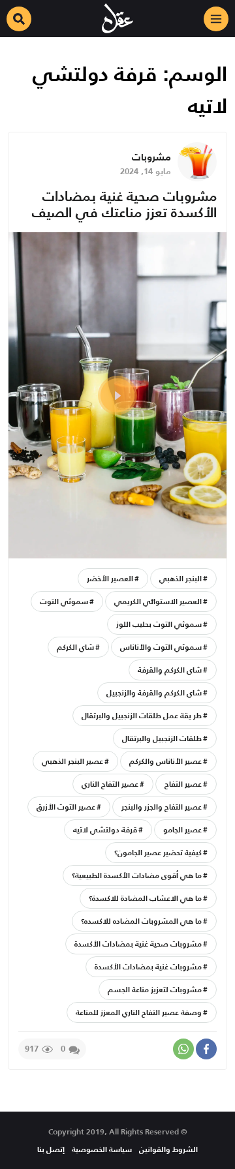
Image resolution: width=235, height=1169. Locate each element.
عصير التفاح (183, 784)
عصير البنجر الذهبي (72, 761)
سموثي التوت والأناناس (161, 647)
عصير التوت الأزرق (66, 806)
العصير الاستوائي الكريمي (158, 601)
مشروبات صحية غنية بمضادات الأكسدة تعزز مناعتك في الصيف (124, 204)
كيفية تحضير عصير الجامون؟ (158, 852)
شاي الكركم (75, 647)
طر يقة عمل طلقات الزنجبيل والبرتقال (142, 715)
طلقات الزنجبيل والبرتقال (162, 738)
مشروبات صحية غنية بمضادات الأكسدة (138, 943)
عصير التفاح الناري (110, 784)
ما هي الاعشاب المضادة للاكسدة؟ (145, 898)
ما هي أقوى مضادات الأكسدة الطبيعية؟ (137, 875)
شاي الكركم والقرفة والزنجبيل (154, 692)
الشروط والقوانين (168, 1149)
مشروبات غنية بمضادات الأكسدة (148, 966)
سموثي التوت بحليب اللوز (159, 624)
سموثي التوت (64, 601)
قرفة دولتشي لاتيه (105, 829)
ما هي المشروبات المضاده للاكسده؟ (141, 921)
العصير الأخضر (110, 578)
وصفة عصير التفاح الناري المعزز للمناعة (139, 1012)
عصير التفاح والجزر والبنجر (161, 806)
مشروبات (151, 157)
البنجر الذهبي (180, 578)
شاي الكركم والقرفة (170, 669)
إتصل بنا (51, 1149)
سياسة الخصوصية (102, 1149)
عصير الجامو (182, 829)
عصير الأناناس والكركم (165, 761)
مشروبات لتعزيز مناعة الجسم (155, 989)
